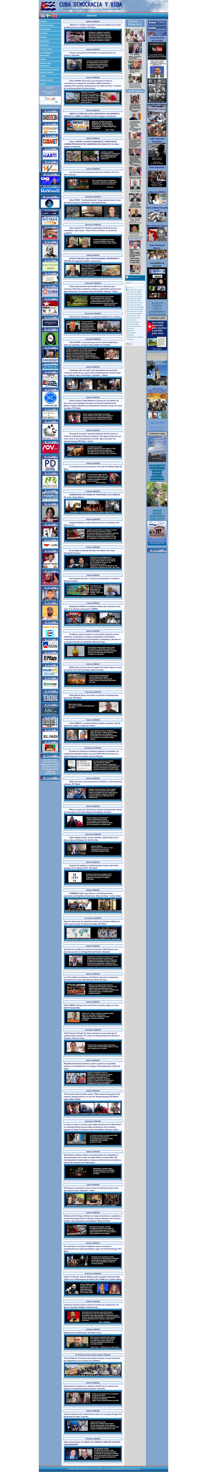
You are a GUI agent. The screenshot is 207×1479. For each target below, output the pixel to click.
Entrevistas (44, 41)
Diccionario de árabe (134, 300)
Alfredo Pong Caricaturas (45, 64)
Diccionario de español (134, 290)
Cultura (43, 59)
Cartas (42, 76)
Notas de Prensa (47, 25)
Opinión (43, 37)
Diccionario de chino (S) (135, 303)
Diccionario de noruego (135, 311)
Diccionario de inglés (134, 292)
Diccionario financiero (134, 326)
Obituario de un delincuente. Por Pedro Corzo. (83, 1333)
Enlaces (43, 84)
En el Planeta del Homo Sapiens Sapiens (49, 70)
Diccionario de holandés (135, 309)
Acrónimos (130, 328)
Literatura (130, 339)
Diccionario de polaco (134, 305)
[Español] (42, 15)
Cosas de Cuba (46, 49)
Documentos (45, 29)
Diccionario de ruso (133, 316)
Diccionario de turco (134, 318)
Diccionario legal (132, 324)
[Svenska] (48, 15)
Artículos (43, 33)
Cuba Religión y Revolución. (46, 54)
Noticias (43, 21)
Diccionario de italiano (134, 298)
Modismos (130, 331)
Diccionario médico (133, 322)
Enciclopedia (131, 333)
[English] (55, 15)
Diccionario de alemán (134, 294)
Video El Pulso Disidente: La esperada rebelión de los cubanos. (95, 317)
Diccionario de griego (134, 313)
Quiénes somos (46, 80)
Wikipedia (130, 335)
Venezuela (44, 45)
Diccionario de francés (134, 296)
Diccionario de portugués (135, 307)
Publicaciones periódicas (135, 337)
